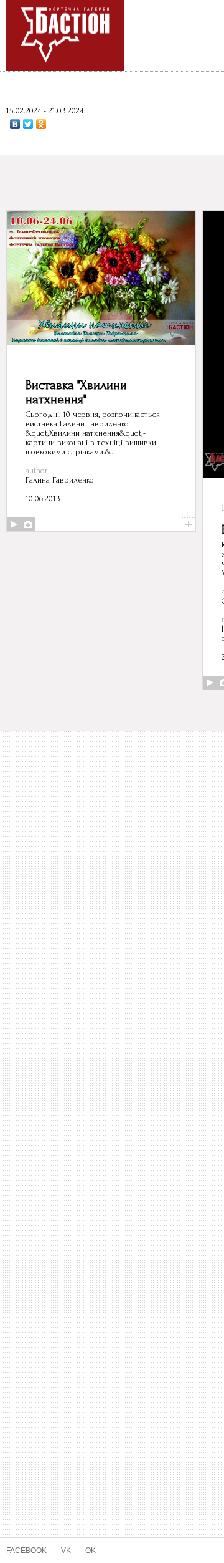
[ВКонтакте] (15, 124)
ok (85, 1550)
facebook (24, 1550)
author (37, 470)
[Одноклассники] (41, 124)
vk (61, 1550)
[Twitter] (28, 124)
